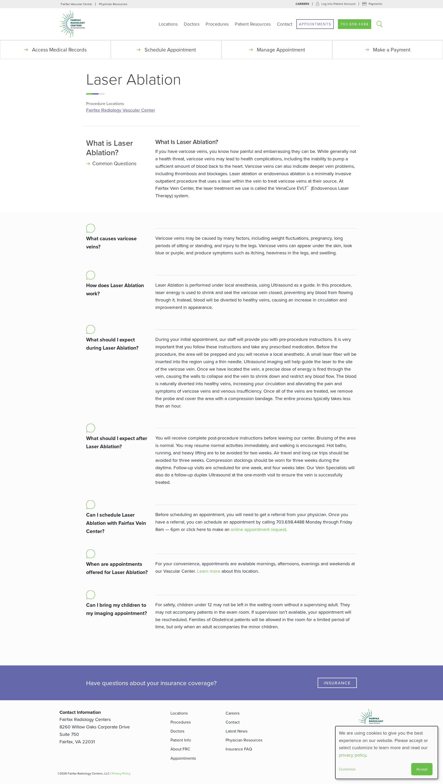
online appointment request (258, 529)
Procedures (217, 24)
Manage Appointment (281, 49)
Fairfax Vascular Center (76, 4)
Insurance (337, 683)
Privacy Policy (121, 773)
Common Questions (114, 163)
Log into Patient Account (338, 4)
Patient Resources (253, 24)
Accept (421, 769)
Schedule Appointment (170, 49)
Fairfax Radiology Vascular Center (120, 110)
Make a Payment (391, 49)
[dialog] (386, 752)
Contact (284, 24)
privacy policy (352, 755)
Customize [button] (347, 769)
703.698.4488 (354, 24)
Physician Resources (113, 4)
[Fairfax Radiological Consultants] (91, 24)
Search (379, 24)
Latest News (236, 731)
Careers (302, 4)
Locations (168, 24)
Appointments (315, 24)
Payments (375, 4)
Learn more (208, 571)
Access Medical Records (59, 49)
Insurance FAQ (239, 749)
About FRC (180, 749)
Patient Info (180, 740)
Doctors (191, 24)
